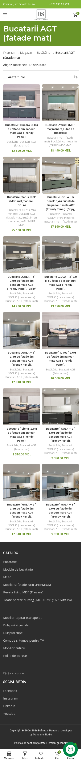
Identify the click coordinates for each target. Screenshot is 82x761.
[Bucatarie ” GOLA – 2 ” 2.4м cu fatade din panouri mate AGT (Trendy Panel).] (21, 482)
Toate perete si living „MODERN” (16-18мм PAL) (38, 600)
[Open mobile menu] (5, 15)
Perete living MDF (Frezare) (23, 592)
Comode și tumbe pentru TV (23, 640)
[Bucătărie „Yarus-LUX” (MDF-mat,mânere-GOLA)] (21, 175)
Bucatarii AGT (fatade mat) (25, 143)
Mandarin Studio (42, 734)
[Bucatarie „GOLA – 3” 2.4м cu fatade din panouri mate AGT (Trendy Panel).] (21, 330)
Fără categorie (13, 673)
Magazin (26, 52)
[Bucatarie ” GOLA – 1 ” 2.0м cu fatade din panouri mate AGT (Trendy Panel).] (60, 482)
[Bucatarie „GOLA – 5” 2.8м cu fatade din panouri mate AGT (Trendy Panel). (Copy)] (21, 254)
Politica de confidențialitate (29, 743)
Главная (9, 52)
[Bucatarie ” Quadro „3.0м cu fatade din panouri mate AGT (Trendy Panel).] (21, 102)
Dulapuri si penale (16, 625)
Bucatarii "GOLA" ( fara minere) (60, 216)
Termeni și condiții (57, 743)
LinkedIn (9, 706)
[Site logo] (40, 14)
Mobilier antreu (14, 648)
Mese (7, 577)
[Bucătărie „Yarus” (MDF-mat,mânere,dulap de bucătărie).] (60, 102)
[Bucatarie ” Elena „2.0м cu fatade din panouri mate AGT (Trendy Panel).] (21, 406)
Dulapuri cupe (13, 633)
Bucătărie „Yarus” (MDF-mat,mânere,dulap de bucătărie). (60, 129)
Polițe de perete (15, 655)
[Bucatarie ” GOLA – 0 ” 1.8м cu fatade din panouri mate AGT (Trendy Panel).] (60, 406)
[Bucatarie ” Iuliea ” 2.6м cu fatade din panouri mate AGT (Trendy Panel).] (60, 330)
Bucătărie (43, 52)
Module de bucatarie (18, 569)
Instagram (10, 698)
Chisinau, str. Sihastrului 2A (19, 4)
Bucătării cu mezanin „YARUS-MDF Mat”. (63, 143)
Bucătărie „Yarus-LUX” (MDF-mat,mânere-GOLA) (21, 201)
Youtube (9, 713)
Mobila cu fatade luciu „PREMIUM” (27, 584)
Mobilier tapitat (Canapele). (22, 617)
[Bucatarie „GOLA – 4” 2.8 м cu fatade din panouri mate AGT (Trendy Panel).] (60, 254)
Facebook (10, 691)
